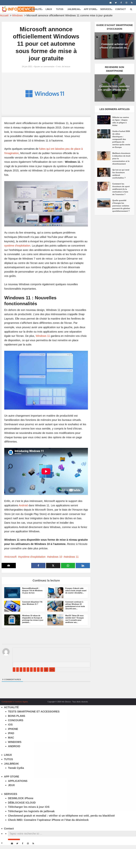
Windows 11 (43, 335)
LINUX (49, 9)
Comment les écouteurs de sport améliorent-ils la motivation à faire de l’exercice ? (121, 189)
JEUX (11, 785)
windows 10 (55, 556)
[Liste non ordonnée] (31, 669)
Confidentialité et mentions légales (15, 702)
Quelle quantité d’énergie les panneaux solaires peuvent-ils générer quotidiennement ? (121, 205)
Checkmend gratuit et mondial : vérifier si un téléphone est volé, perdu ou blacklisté (61, 815)
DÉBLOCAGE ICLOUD (22, 802)
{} (46, 669)
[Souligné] (21, 669)
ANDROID (14, 746)
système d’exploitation (17, 245)
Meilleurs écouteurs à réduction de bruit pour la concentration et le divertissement (121, 158)
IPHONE (13, 728)
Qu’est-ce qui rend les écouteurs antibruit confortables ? (120, 174)
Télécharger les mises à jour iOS (28, 806)
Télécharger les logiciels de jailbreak (31, 811)
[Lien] (41, 669)
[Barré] (24, 669)
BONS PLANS (16, 715)
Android (23, 505)
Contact (120, 9)
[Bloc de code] (38, 669)
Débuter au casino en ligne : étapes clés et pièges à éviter (120, 121)
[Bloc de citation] (34, 669)
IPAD (11, 733)
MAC (11, 737)
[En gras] (14, 669)
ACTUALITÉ (35, 9)
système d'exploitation (33, 556)
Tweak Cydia (16, 767)
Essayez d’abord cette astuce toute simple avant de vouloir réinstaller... (75, 590)
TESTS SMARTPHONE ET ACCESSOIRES (34, 711)
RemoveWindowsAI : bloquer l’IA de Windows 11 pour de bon (32, 590)
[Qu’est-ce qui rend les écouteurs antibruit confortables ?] (104, 172)
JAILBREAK (73, 9)
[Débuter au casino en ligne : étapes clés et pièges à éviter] (104, 119)
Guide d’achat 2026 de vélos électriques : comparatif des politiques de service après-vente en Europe (121, 139)
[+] (52, 669)
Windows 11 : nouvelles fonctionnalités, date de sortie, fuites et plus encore (65, 701)
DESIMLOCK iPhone (20, 798)
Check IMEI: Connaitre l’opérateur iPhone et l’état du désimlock (48, 819)
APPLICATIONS (17, 780)
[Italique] (17, 669)
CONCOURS (15, 720)
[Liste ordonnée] (28, 669)
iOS (10, 724)
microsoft (11, 556)
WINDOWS (14, 741)
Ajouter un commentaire (44, 66)
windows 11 (72, 556)
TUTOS (59, 9)
